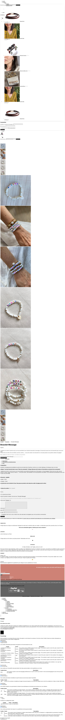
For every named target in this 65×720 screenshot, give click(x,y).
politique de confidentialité (8, 627)
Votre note (3, 500)
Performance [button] (3, 674)
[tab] (33, 460)
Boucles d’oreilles (10, 603)
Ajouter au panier (3, 457)
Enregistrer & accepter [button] (5, 718)
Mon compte (5, 613)
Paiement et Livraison (35, 596)
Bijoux (5, 600)
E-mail (2, 512)
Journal (3, 12)
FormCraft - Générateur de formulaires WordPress (11, 579)
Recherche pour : (3, 139)
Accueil (3, 1)
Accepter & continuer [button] (8, 628)
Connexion (2, 129)
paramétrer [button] (34, 626)
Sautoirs (8, 602)
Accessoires (9, 605)
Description (4, 460)
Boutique (3, 2)
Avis (3, 463)
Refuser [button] (2, 628)
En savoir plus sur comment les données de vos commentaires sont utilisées (38, 518)
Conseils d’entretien (10, 611)
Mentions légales (26, 596)
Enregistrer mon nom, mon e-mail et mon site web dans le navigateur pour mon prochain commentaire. (24, 514)
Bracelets (7, 441)
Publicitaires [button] (3, 706)
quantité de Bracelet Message (6, 456)
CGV (42, 596)
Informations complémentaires (9, 462)
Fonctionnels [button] (3, 665)
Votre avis (2, 508)
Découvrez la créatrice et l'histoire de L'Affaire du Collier (12, 585)
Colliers (7, 3)
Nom (1, 510)
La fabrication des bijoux (11, 609)
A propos (6, 607)
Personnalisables (10, 606)
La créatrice (9, 608)
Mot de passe (2, 126)
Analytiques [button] (2, 683)
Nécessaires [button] (3, 640)
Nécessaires (4, 641)
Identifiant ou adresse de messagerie (6, 124)
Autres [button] (1, 697)
